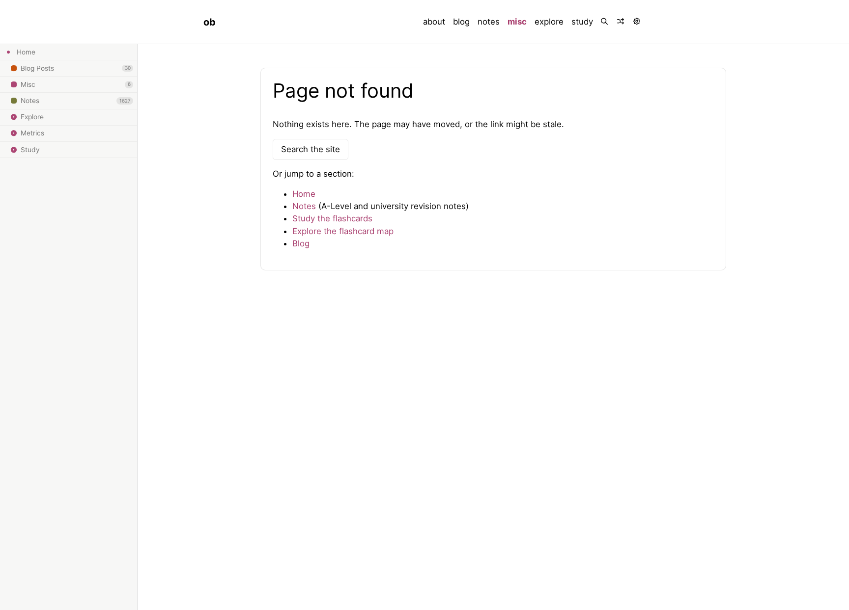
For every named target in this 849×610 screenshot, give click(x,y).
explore (549, 22)
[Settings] (637, 22)
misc (517, 22)
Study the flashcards (332, 218)
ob (209, 22)
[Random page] (621, 22)
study (582, 22)
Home (303, 194)
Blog (301, 243)
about (434, 22)
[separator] (137, 327)
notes (489, 22)
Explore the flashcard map (343, 231)
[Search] (605, 22)
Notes (304, 206)
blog (461, 22)
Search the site (310, 149)
